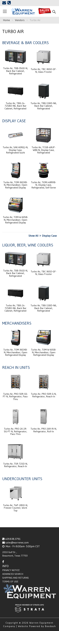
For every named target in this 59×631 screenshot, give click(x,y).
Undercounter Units (22, 478)
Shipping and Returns (15, 577)
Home (7, 20)
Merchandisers (16, 323)
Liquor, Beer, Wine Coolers (27, 245)
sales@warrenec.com (17, 542)
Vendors (20, 20)
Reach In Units (16, 367)
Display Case (14, 120)
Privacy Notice (11, 570)
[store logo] (23, 11)
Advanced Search (12, 573)
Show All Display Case (43, 235)
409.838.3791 (12, 538)
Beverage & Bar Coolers (25, 42)
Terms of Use (10, 581)
